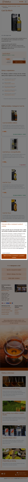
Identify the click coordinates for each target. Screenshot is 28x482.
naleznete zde (21, 248)
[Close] (26, 225)
